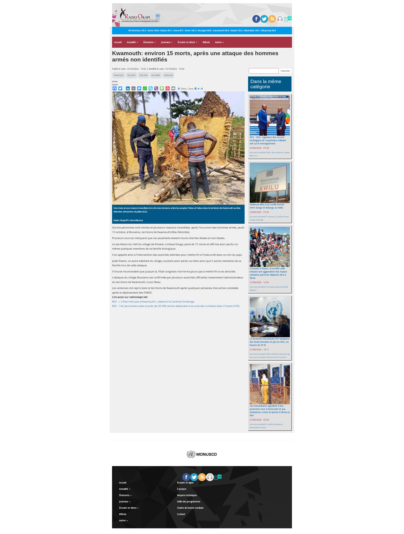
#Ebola (206, 42)
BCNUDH (275, 354)
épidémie (278, 424)
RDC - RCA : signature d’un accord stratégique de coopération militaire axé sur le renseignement (268, 140)
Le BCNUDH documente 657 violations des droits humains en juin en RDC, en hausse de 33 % (270, 341)
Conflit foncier (282, 216)
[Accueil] (141, 15)
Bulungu (259, 220)
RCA (273, 152)
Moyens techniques (187, 495)
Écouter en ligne (185, 482)
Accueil (118, 42)
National (168, 75)
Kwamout (119, 75)
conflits (270, 424)
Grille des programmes (188, 501)
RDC (269, 152)
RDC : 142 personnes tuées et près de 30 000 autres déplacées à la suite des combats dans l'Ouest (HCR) (175, 306)
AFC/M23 (284, 287)
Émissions (148, 42)
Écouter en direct (187, 42)
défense (279, 152)
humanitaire (255, 427)
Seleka (286, 152)
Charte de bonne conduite (190, 507)
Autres (218, 42)
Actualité (131, 42)
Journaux (166, 42)
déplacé (253, 290)
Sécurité (131, 75)
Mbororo (254, 155)
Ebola (277, 287)
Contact (181, 514)
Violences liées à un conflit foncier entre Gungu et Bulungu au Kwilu (267, 206)
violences (271, 216)
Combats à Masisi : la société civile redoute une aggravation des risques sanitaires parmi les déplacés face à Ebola (268, 273)
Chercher (285, 70)
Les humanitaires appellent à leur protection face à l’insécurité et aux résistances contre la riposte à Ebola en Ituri (270, 410)
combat (270, 287)
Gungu (252, 220)
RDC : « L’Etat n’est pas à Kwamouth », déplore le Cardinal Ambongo (153, 301)
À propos (181, 488)
